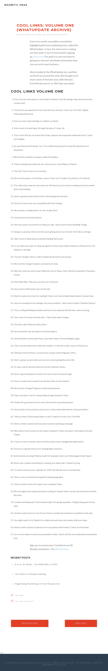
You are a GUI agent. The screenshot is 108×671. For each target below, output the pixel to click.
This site (17, 324)
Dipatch (37, 520)
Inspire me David (42, 331)
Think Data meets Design (57, 317)
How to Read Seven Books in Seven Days (75, 296)
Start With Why (21, 282)
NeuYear (76, 470)
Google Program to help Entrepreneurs (42, 388)
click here (38, 56)
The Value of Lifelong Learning (30, 574)
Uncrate (46, 289)
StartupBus (53, 157)
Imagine (20, 139)
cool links (19, 601)
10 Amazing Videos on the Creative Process (47, 416)
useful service (27, 513)
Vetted (54, 99)
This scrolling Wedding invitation (28, 310)
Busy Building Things (77, 224)
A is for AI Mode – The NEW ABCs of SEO (36, 564)
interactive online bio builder (40, 345)
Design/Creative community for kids (41, 263)
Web (21, 595)
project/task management (61, 441)
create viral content (29, 381)
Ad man (32, 367)
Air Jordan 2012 (50, 210)
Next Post (80, 623)
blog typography (55, 477)
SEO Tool (22, 171)
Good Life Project (35, 484)
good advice (29, 402)
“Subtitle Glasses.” (88, 303)
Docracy (17, 448)
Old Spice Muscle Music (25, 352)
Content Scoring (72, 463)
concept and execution (79, 491)
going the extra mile (65, 360)
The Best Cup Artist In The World (74, 178)
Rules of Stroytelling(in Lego (66, 338)
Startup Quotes (34, 217)
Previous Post (30, 623)
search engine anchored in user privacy (54, 256)
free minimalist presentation (84, 534)
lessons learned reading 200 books (47, 238)
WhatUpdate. (62, 549)
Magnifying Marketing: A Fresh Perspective (37, 583)
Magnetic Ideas (15, 5)
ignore (48, 246)
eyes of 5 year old (56, 128)
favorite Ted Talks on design (78, 231)
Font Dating (56, 203)
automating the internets (56, 196)
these (55, 121)
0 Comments (62, 34)
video (20, 185)
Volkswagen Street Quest (79, 456)
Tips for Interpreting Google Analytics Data (48, 395)
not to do (46, 374)
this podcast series (35, 409)
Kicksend (84, 527)
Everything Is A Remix (67, 164)
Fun (16, 595)
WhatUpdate (29, 601)
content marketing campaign (60, 423)
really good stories (86, 502)
